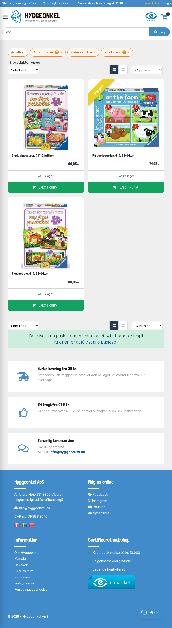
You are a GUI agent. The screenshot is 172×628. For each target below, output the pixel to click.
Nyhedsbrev (101, 513)
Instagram (99, 501)
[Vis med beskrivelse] (122, 69)
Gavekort (21, 565)
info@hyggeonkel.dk (67, 452)
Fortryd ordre (24, 583)
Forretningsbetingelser (31, 589)
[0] (164, 16)
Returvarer (22, 577)
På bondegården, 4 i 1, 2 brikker (113, 155)
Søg (161, 32)
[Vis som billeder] (114, 69)
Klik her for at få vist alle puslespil (86, 342)
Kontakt (20, 558)
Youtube (99, 507)
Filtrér (20, 52)
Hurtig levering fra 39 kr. (22, 3)
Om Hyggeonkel (26, 552)
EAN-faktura (23, 571)
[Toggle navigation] (5, 17)
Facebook (100, 494)
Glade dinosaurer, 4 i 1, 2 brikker (33, 155)
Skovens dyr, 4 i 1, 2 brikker (30, 273)
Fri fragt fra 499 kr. (58, 3)
